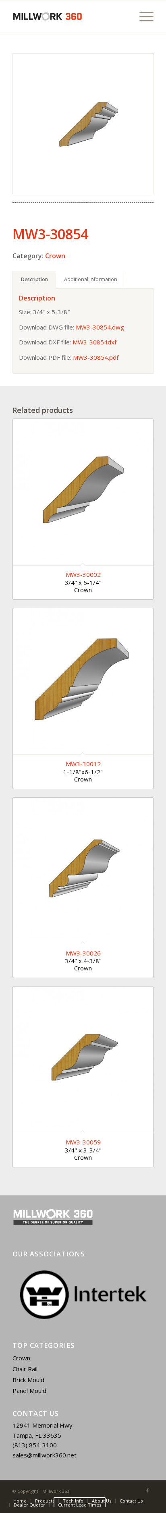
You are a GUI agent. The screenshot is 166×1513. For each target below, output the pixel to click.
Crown (55, 255)
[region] (83, 1295)
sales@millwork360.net (44, 1455)
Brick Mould (28, 1380)
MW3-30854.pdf (95, 357)
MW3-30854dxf (94, 342)
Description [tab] (34, 279)
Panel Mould (29, 1391)
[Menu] (142, 16)
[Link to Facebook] (147, 1490)
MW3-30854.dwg (100, 327)
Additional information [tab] (90, 279)
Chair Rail (24, 1369)
